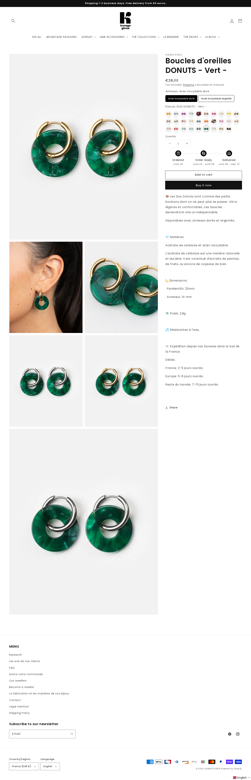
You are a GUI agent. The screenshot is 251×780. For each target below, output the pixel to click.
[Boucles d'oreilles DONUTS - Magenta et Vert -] (168, 121)
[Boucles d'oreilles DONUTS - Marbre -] (176, 121)
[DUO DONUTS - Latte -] (236, 113)
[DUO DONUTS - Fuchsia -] (214, 113)
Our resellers (18, 680)
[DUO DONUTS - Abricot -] (168, 113)
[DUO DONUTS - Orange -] (206, 121)
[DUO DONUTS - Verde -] (199, 128)
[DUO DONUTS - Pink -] (221, 121)
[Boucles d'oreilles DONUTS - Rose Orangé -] (236, 121)
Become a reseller (21, 687)
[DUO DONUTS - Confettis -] (206, 113)
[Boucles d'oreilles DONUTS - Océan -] (199, 121)
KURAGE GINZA (212, 768)
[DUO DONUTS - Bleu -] (191, 113)
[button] (13, 21)
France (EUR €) (21, 766)
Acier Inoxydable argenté (216, 97)
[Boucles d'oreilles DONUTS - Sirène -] (183, 128)
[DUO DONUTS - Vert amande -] (214, 128)
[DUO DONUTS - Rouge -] (176, 128)
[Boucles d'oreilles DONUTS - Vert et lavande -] (221, 128)
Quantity (170, 136)
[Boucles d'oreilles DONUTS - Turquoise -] (191, 128)
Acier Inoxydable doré (181, 97)
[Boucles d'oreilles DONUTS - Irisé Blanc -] (221, 113)
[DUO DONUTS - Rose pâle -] (168, 128)
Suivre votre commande (26, 674)
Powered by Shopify (231, 768)
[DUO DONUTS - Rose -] (229, 121)
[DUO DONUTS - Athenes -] (176, 113)
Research (15, 655)
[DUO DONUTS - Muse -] (183, 121)
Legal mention (19, 706)
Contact (15, 700)
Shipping (188, 84)
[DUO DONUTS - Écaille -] (229, 128)
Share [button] (174, 407)
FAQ (12, 668)
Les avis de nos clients (24, 661)
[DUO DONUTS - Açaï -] (183, 113)
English (48, 766)
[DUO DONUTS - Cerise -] (199, 113)
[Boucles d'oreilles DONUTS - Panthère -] (214, 121)
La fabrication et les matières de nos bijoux (39, 693)
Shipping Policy (19, 713)
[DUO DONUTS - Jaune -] (229, 113)
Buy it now (203, 185)
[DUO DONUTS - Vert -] (206, 128)
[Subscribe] (71, 734)
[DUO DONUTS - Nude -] (191, 121)
